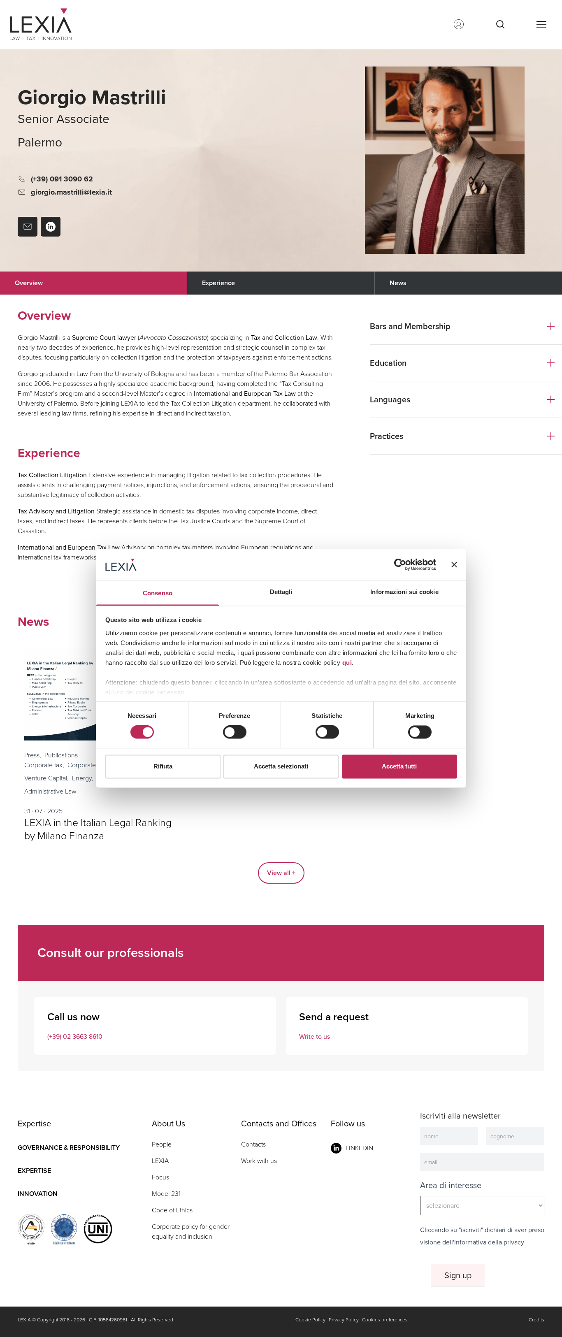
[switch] (234, 732)
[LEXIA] (51, 24)
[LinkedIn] (50, 227)
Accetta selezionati (281, 766)
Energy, (82, 778)
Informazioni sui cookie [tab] (404, 591)
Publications (61, 755)
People (162, 1144)
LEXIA (160, 1160)
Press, (32, 755)
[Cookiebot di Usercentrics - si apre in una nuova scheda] (400, 565)
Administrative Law (50, 791)
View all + (281, 872)
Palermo (40, 142)
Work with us (259, 1160)
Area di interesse (450, 1185)
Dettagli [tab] (281, 591)
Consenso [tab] (157, 593)
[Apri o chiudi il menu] (541, 24)
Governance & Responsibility (69, 1147)
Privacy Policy (344, 1319)
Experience (218, 283)
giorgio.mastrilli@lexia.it (71, 192)
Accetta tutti (399, 766)
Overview (29, 283)
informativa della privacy (489, 1242)
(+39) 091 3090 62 (62, 179)
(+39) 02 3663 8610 (74, 1036)
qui (347, 662)
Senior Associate (63, 119)
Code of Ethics (172, 1210)
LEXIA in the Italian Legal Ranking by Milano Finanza (98, 829)
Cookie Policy (310, 1319)
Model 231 (166, 1193)
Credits (536, 1319)
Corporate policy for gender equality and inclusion (191, 1231)
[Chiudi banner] (454, 565)
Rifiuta (162, 766)
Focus (160, 1177)
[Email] (27, 227)
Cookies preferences (385, 1319)
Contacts (253, 1144)
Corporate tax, (44, 765)
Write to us (314, 1036)
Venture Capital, (46, 778)
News (398, 283)
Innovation (38, 1193)
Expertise (34, 1170)
